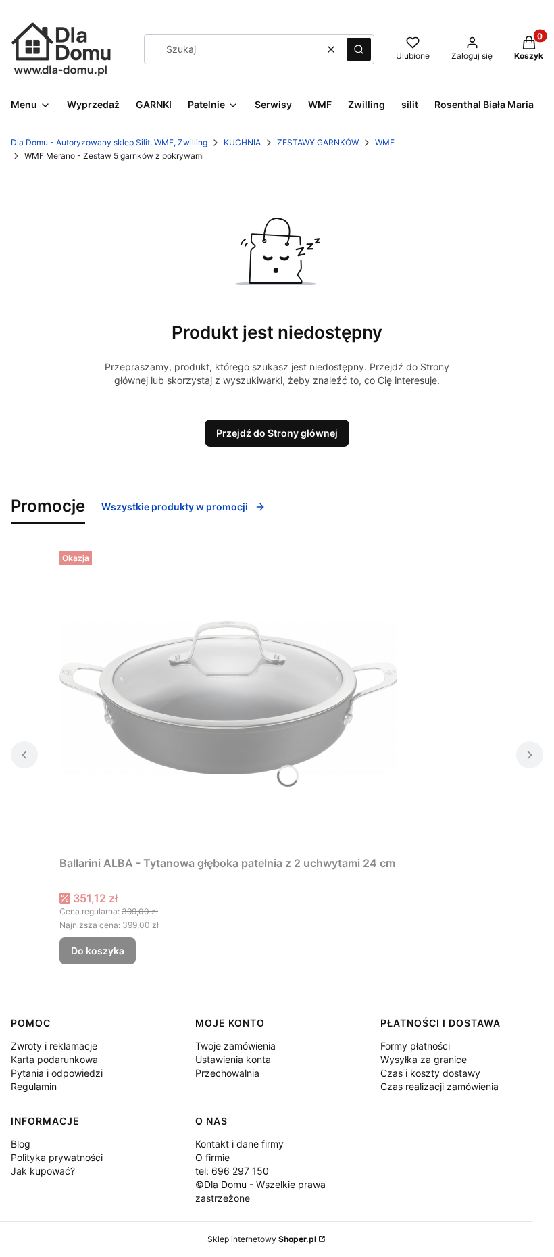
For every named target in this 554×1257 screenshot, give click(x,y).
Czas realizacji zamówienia (439, 1086)
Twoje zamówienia (235, 1046)
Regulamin (34, 1086)
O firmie (212, 1157)
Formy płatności (415, 1046)
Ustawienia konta (233, 1059)
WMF (385, 142)
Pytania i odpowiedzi (57, 1073)
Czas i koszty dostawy (430, 1073)
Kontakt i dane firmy (239, 1144)
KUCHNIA (242, 142)
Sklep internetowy (261, 1239)
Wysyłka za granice (423, 1059)
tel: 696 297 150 (232, 1171)
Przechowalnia (227, 1073)
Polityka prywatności (57, 1157)
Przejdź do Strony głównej (277, 433)
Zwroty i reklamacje (54, 1046)
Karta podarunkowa (54, 1059)
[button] (359, 49)
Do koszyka (97, 950)
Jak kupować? (43, 1171)
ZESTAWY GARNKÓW (318, 142)
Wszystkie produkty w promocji (174, 506)
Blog (20, 1144)
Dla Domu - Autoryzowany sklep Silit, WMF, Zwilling (109, 142)
